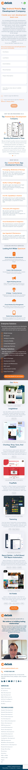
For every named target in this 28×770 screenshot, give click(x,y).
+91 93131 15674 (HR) (9, 671)
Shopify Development (7, 746)
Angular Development (7, 710)
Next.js (14, 456)
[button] (12, 155)
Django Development (6, 714)
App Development (6, 694)
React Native (16, 529)
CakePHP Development (7, 736)
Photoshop (4, 751)
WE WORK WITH (14, 636)
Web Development (6, 692)
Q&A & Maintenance (6, 697)
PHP (10, 529)
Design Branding (5, 749)
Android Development (7, 733)
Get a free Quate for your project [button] (14, 376)
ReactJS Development (7, 716)
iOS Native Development (7, 731)
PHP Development (6, 725)
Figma (2, 759)
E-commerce (4, 690)
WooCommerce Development (9, 744)
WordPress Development (7, 742)
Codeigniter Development (8, 738)
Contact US (12, 768)
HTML (22, 603)
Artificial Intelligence (6, 699)
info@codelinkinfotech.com (9, 668)
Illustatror (3, 753)
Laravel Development (7, 727)
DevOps (3, 703)
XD (2, 762)
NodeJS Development (7, 712)
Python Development (6, 723)
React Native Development (8, 720)
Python (14, 567)
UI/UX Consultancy (6, 701)
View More (14, 608)
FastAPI (19, 567)
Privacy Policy (10, 101)
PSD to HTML (4, 755)
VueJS (14, 493)
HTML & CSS (4, 757)
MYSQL (6, 603)
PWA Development (6, 740)
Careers (18, 768)
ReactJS (14, 418)
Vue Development (6, 718)
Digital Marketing (5, 688)
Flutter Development (6, 729)
